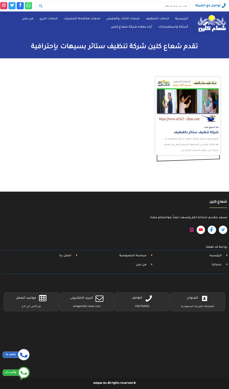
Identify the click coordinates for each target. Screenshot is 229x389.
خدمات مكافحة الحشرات (82, 19)
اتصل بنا (65, 255)
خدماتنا (216, 264)
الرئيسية (181, 19)
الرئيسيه (215, 255)
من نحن (27, 19)
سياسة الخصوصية (133, 255)
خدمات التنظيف (157, 19)
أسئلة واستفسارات (173, 27)
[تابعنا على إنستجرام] (191, 230)
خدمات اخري (49, 19)
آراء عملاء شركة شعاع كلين (131, 27)
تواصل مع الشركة (208, 5)
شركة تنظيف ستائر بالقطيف (196, 132)
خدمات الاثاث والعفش (123, 19)
